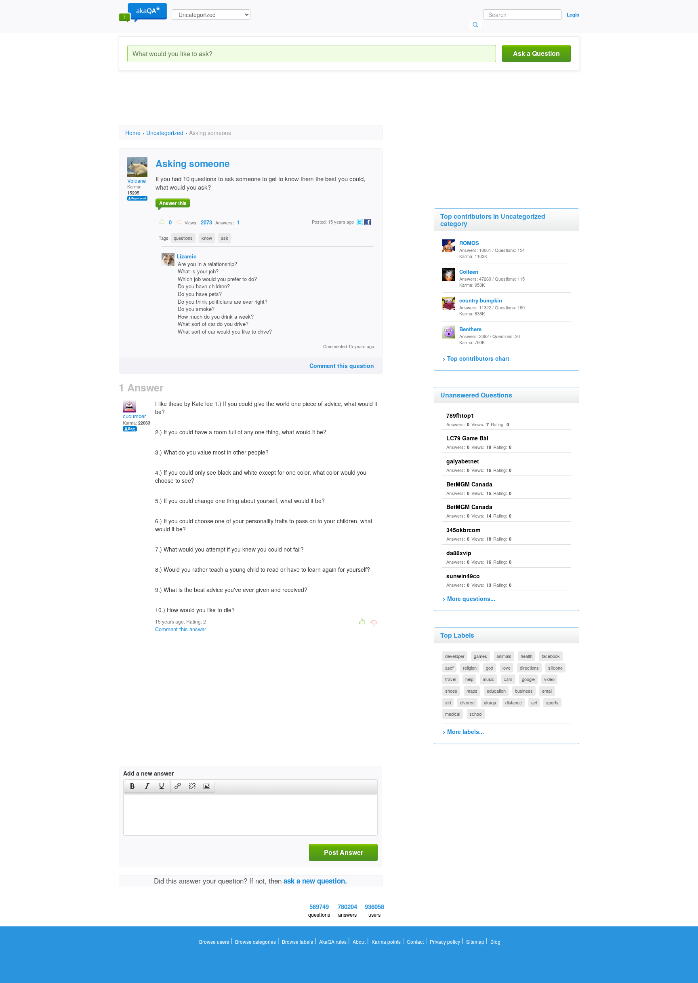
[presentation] (132, 787)
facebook (551, 656)
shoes (451, 690)
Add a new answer (148, 773)
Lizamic (186, 256)
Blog (495, 941)
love (506, 667)
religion (470, 667)
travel (450, 679)
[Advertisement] (266, 105)
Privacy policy (445, 941)
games (480, 656)
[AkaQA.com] (143, 12)
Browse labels (297, 941)
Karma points (386, 941)
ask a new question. (315, 881)
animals (503, 656)
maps (472, 690)
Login (573, 14)
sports (552, 702)
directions (529, 667)
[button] (132, 787)
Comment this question (341, 365)
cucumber (134, 416)
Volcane (136, 180)
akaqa (490, 702)
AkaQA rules (333, 941)
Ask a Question (536, 53)
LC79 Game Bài (467, 438)
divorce (467, 702)
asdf (449, 667)
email (547, 690)
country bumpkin (480, 300)
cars (508, 679)
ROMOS (469, 243)
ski (448, 702)
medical (452, 713)
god (489, 667)
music (488, 679)
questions (183, 238)
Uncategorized (164, 133)
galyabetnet (462, 461)
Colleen (468, 271)
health (526, 656)
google (528, 679)
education (496, 690)
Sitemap (475, 941)
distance (513, 702)
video (549, 679)
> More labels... (463, 731)
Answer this (173, 203)
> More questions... (468, 598)
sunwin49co (463, 576)
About (359, 941)
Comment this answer (180, 629)
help (469, 679)
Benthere (470, 329)
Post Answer (343, 852)
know (207, 238)
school (475, 713)
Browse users (214, 941)
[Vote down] (178, 222)
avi (534, 702)
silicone (555, 667)
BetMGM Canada (469, 484)
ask (224, 238)
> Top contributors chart (475, 358)
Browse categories (255, 941)
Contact (415, 941)
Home (133, 133)
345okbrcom (463, 530)
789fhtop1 (460, 415)
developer (455, 656)
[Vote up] (162, 222)
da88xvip (458, 553)
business (524, 690)
